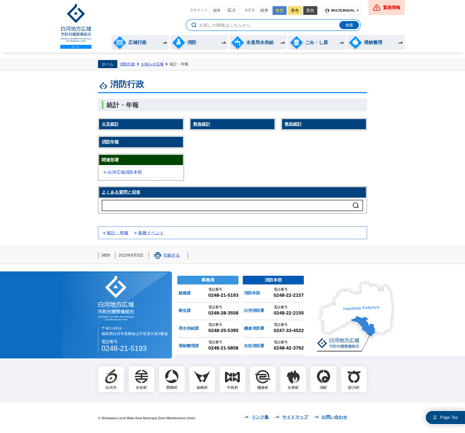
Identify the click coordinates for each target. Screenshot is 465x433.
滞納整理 (373, 42)
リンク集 (260, 417)
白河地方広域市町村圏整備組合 (116, 297)
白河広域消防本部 (125, 172)
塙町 (323, 387)
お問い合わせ (334, 417)
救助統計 (293, 124)
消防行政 (127, 64)
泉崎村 (202, 387)
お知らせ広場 (152, 64)
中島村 (232, 387)
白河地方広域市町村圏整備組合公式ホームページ (75, 26)
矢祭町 (293, 387)
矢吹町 (141, 387)
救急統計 (201, 124)
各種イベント (151, 233)
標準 (217, 10)
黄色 (295, 10)
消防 (191, 42)
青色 (280, 10)
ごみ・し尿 (316, 42)
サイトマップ (295, 417)
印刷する (172, 255)
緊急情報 (391, 7)
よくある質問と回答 (121, 192)
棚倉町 (263, 387)
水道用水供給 (260, 42)
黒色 (310, 10)
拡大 (231, 10)
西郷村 (172, 387)
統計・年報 (117, 233)
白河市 (111, 387)
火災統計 (110, 124)
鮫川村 (354, 387)
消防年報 (110, 141)
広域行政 (137, 42)
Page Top (449, 417)
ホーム (107, 64)
